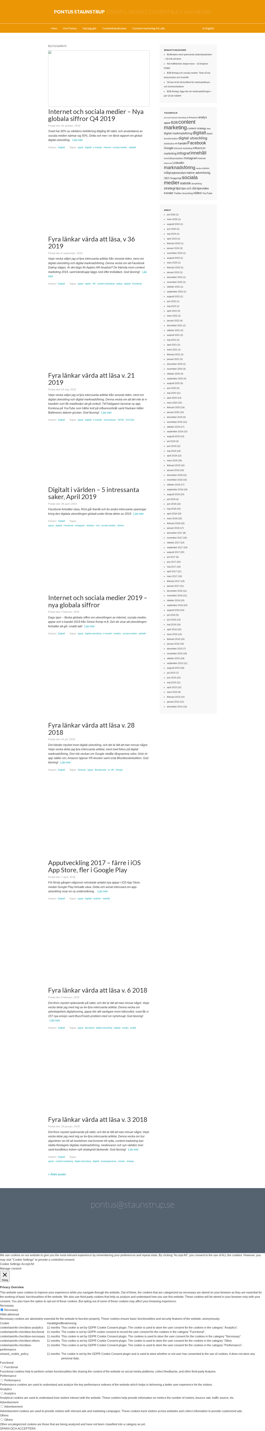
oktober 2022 (173, 287)
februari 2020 (173, 407)
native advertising (198, 172)
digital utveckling (93, 633)
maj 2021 (171, 340)
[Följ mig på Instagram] (163, 1233)
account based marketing (175, 117)
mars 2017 (172, 576)
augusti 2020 (173, 383)
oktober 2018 (173, 484)
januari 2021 (173, 359)
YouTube (129, 420)
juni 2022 (171, 301)
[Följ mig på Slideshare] (184, 1233)
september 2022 (175, 291)
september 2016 (175, 605)
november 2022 (174, 282)
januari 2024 (173, 248)
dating (119, 283)
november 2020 (174, 369)
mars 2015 (172, 692)
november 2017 (174, 538)
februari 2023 (173, 267)
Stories (120, 525)
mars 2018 (172, 518)
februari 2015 (173, 697)
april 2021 (172, 345)
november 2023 (174, 253)
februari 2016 (173, 639)
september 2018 (175, 489)
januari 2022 (173, 320)
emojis (125, 1028)
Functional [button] (7, 1362)
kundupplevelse (108, 1161)
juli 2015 (171, 673)
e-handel (97, 147)
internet (107, 147)
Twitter (178, 193)
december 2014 (174, 706)
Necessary (11, 1309)
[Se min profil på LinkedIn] (81, 1233)
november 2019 (174, 422)
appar (80, 147)
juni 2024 (171, 229)
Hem (54, 28)
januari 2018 (173, 528)
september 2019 (175, 431)
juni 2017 (171, 562)
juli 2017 (171, 557)
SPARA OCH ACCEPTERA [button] (18, 1428)
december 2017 (174, 533)
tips (178, 188)
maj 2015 (171, 682)
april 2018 (172, 513)
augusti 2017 (173, 552)
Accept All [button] (27, 1264)
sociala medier (120, 147)
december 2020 (174, 364)
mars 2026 (172, 219)
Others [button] (4, 1415)
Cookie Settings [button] (10, 1264)
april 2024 (172, 238)
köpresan (168, 163)
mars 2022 (172, 316)
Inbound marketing (183, 148)
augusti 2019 (173, 436)
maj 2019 (171, 451)
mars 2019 (172, 460)
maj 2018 (171, 509)
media (198, 168)
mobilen (90, 525)
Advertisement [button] (9, 1402)
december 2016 (174, 591)
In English (208, 28)
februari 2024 (173, 243)
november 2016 (174, 595)
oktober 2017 (173, 542)
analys (202, 117)
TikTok (121, 420)
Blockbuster (100, 770)
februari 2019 (173, 465)
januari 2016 (173, 644)
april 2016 (172, 629)
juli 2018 (171, 499)
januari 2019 (173, 470)
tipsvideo (203, 188)
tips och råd (188, 188)
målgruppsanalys (175, 172)
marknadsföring (179, 167)
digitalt (88, 147)
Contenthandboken (114, 28)
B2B (174, 122)
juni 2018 (171, 504)
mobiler (117, 633)
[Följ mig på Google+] (143, 1233)
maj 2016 (171, 624)
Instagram (80, 525)
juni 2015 (171, 677)
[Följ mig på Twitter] (61, 1233)
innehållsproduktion (173, 158)
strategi (130, 1161)
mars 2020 (172, 403)
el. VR (111, 770)
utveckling (187, 193)
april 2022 (172, 311)
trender (168, 193)
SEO (167, 178)
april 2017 (172, 571)
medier (121, 1161)
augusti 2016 (173, 610)
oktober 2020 (173, 374)
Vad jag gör (90, 28)
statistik (132, 147)
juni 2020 (171, 388)
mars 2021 (172, 349)
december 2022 (174, 277)
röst (98, 525)
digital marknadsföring (178, 133)
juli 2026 (171, 214)
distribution (169, 143)
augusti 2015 (173, 668)
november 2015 (174, 653)
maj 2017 (171, 567)
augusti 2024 (173, 224)
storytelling (196, 183)
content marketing (106, 283)
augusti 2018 (173, 494)
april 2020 (172, 398)
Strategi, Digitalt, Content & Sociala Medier (132, 12)
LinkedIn (178, 163)
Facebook (137, 283)
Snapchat (175, 178)
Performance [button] (8, 1375)
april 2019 (172, 455)
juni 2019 (171, 446)
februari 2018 (173, 523)
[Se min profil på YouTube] (122, 1233)
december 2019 (174, 417)
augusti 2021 (173, 335)
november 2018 (174, 480)
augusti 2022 (173, 296)
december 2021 (174, 325)
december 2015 (174, 648)
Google (119, 770)
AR (94, 283)
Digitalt (61, 147)
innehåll (198, 152)
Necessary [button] (7, 1305)
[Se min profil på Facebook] (102, 1233)
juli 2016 (171, 615)
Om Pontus (70, 28)
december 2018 (174, 475)
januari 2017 (173, 586)
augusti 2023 (173, 258)
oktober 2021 (173, 330)
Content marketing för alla (148, 28)
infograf (183, 153)
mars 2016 (172, 634)
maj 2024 (171, 234)
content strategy (196, 128)
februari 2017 (173, 581)
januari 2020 (173, 412)
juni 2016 (171, 619)
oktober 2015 (173, 658)
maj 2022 (171, 306)
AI (187, 117)
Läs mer (77, 140)
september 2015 (175, 663)
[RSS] (204, 1233)
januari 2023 (173, 272)
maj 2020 (171, 393)
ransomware (110, 420)
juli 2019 (171, 441)
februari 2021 (173, 354)
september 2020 (175, 378)
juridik (133, 1028)
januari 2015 (173, 702)
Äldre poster (57, 1174)
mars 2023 (172, 262)
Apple (88, 283)
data (209, 128)
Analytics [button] (6, 1389)
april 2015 (172, 687)
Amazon (82, 770)
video (197, 193)
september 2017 (175, 547)
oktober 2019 (173, 427)
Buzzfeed (89, 1028)
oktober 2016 (173, 600)
